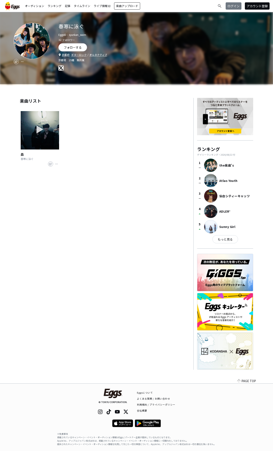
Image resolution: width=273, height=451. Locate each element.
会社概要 (142, 410)
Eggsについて (145, 392)
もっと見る (225, 239)
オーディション (34, 6)
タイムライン (82, 6)
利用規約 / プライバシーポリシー (156, 404)
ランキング (54, 6)
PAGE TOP (248, 381)
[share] (16, 61)
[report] (22, 61)
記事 (67, 6)
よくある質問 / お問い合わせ (153, 398)
